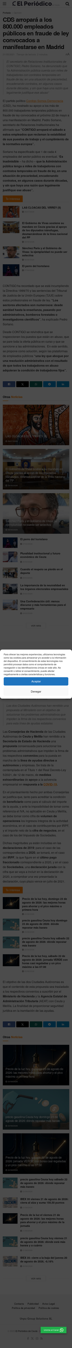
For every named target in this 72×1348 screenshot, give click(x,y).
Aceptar (36, 681)
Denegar (36, 691)
